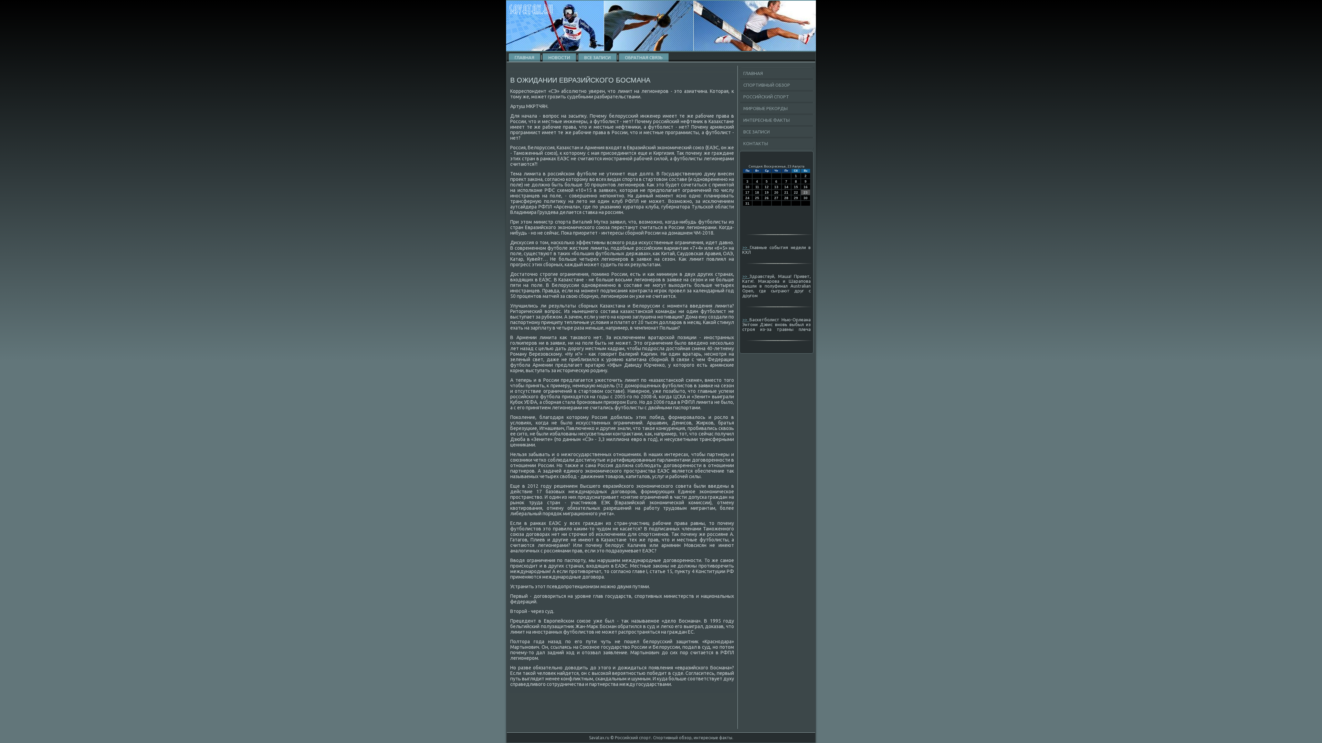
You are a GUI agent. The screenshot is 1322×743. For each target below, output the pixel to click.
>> (746, 247)
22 (796, 192)
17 (747, 192)
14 (786, 187)
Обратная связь (644, 57)
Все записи (597, 57)
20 (776, 192)
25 (757, 198)
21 (786, 192)
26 (767, 198)
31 (747, 203)
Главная (524, 57)
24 (747, 198)
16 (806, 187)
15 (796, 187)
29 (796, 198)
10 (747, 187)
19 (767, 192)
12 (767, 187)
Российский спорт (766, 96)
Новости (559, 57)
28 (786, 198)
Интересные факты (766, 120)
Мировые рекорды (765, 108)
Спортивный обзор (766, 85)
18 (757, 192)
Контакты (755, 143)
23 (806, 192)
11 (757, 187)
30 (806, 198)
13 (776, 187)
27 (776, 198)
